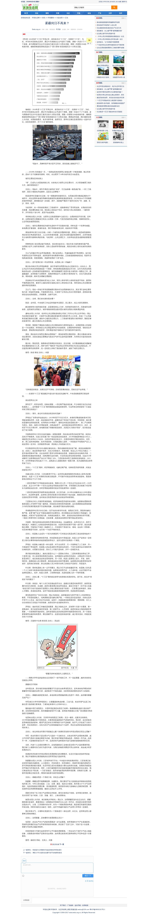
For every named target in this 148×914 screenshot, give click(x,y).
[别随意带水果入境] (118, 74)
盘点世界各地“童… (118, 65)
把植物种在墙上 (118, 142)
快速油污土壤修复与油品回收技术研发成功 (47, 850)
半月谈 (58, 29)
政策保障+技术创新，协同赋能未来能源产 (111, 103)
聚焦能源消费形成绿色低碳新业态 (108, 106)
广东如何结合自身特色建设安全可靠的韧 (110, 45)
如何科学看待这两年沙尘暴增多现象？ (110, 92)
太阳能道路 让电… (103, 130)
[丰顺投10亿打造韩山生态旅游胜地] (103, 74)
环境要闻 (51, 18)
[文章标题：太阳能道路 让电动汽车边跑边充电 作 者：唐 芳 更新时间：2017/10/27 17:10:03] (103, 128)
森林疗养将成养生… (103, 65)
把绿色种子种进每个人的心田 (107, 25)
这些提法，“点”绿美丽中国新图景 (108, 42)
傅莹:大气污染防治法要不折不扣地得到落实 (47, 853)
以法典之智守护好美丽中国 (106, 33)
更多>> (124, 18)
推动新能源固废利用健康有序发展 (108, 22)
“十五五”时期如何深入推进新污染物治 (109, 100)
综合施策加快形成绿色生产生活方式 (109, 28)
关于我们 (63, 905)
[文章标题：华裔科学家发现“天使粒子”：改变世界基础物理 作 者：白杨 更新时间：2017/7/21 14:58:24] (118, 128)
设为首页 (112, 1)
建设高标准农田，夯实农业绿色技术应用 (110, 97)
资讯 (43, 18)
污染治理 (59, 18)
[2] (53, 844)
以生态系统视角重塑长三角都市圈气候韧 (110, 48)
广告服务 (70, 905)
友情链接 (85, 905)
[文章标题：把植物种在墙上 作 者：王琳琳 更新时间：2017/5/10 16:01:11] (118, 139)
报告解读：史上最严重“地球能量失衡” (109, 31)
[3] (56, 844)
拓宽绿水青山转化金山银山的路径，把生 (110, 95)
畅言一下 (88, 876)
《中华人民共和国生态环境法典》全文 (110, 39)
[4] (58, 844)
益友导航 (78, 905)
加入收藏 (118, 1)
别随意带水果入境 (119, 77)
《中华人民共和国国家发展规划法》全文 (110, 36)
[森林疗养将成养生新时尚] (103, 62)
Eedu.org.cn (36, 29)
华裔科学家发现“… (118, 130)
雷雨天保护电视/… (103, 142)
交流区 (101, 1)
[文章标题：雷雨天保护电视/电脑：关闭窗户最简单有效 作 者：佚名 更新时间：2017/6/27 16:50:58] (103, 139)
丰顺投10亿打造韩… (103, 77)
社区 (120, 13)
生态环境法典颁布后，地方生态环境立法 (110, 86)
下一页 (61, 844)
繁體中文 (124, 1)
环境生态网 (36, 18)
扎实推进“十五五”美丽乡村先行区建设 (109, 112)
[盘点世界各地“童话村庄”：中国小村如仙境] (118, 62)
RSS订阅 (106, 1)
